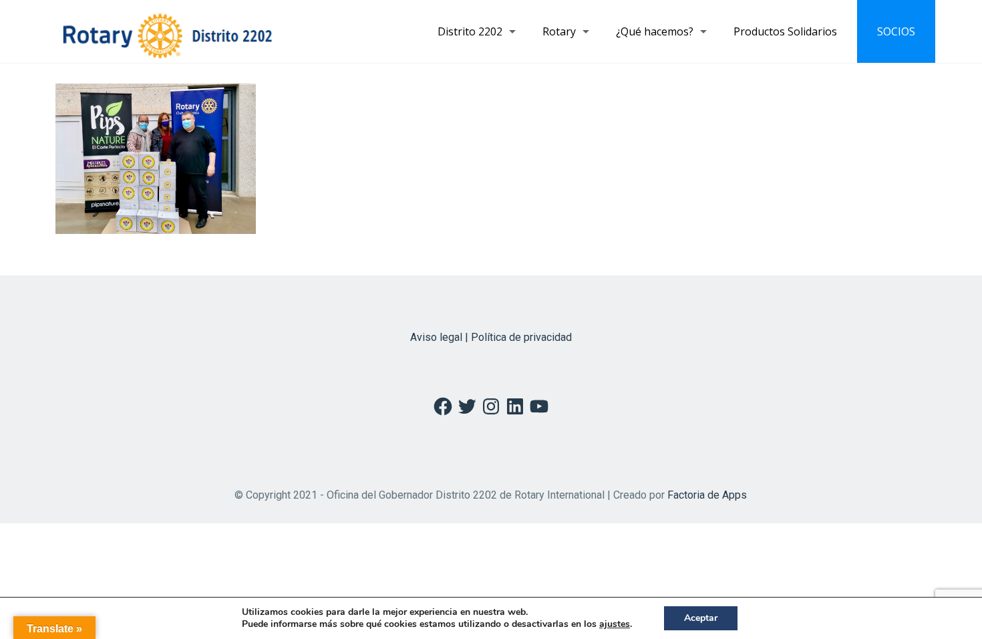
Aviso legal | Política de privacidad (491, 337)
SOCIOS (896, 31)
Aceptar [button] (700, 618)
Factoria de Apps (707, 495)
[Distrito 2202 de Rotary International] (167, 31)
